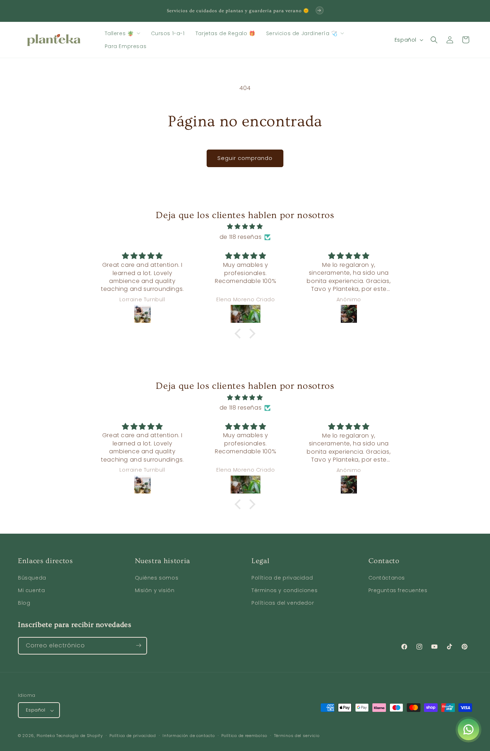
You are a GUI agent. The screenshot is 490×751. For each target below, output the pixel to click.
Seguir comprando (245, 158)
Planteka (46, 736)
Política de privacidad (282, 577)
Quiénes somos (157, 577)
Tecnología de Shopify (79, 736)
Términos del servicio (297, 735)
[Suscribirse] (138, 645)
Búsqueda (32, 577)
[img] (245, 226)
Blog (24, 603)
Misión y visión (155, 590)
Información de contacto (188, 735)
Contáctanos (386, 577)
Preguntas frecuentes (398, 590)
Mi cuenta (31, 590)
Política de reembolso (244, 735)
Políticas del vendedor (282, 603)
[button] (122, 33)
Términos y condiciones (284, 590)
